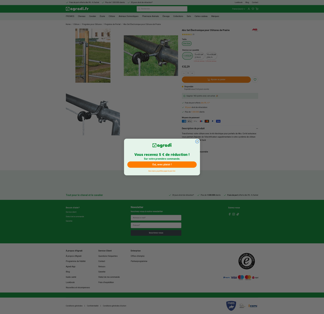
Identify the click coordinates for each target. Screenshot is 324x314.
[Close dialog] (197, 141)
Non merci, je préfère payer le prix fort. (162, 170)
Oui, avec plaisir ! (162, 164)
